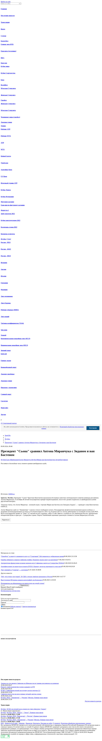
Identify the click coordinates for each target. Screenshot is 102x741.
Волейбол (4, 85)
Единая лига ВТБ (7, 44)
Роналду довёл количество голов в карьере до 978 (18, 687)
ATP (2, 143)
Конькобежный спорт (8, 367)
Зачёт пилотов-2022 (8, 214)
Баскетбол (4, 41)
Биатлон (4, 63)
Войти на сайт (6, 1)
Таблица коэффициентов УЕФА (12, 323)
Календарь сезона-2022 (9, 227)
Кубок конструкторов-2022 (10, 220)
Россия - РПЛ (5, 242)
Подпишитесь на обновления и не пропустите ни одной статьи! (22, 583)
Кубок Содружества (8, 73)
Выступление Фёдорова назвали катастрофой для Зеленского (22, 580)
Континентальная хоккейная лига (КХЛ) (15, 338)
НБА (2, 58)
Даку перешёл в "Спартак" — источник (14, 570)
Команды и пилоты (8, 234)
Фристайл (4, 408)
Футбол (3, 239)
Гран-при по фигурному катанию (13, 205)
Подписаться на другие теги (10, 591)
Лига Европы (6, 303)
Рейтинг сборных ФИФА (10, 310)
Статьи (3, 36)
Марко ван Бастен (43, 460)
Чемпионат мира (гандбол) (10, 117)
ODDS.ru (11, 494)
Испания (4, 262)
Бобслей (4, 354)
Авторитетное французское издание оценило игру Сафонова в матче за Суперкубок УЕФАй (32, 563)
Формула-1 (5, 210)
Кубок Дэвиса (6, 190)
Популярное (64, 460)
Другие (3, 414)
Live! (9, 239)
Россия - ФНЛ (6, 249)
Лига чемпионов (7, 296)
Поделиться (5, 520)
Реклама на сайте (46, 723)
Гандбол (4, 100)
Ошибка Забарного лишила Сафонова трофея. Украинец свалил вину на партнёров (29, 560)
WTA (3, 149)
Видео (3, 29)
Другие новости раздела (93, 701)
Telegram (22, 723)
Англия (3, 269)
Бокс (2, 80)
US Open (4, 176)
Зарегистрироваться (29, 606)
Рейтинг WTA (6, 136)
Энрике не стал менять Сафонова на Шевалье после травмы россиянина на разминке (30, 683)
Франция (4, 289)
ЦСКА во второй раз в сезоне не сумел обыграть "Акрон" (26, 709)
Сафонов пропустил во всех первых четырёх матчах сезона (21, 694)
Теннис (3, 126)
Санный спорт (6, 394)
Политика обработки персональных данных (76, 723)
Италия (3, 276)
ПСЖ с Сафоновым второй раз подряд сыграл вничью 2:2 (20, 690)
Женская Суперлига (8, 95)
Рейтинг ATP (5, 129)
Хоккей (3, 335)
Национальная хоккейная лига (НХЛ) (14, 345)
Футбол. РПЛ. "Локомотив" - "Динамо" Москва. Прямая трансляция (24, 697)
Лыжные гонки (6, 122)
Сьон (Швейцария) (12, 460)
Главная (4, 9)
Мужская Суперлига (8, 88)
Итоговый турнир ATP (9, 183)
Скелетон (4, 401)
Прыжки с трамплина (9, 387)
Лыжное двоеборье (7, 374)
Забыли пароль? (15, 606)
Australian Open (6, 170)
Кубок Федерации (7, 196)
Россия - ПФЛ (6, 256)
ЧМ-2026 (4, 330)
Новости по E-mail (11, 723)
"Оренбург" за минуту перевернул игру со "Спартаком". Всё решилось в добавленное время (32, 556)
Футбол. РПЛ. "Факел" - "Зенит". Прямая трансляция (25, 712)
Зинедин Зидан (54, 460)
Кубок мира (5, 66)
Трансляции (5, 22)
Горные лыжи (6, 360)
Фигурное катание (7, 202)
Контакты (36, 723)
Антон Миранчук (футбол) (28, 460)
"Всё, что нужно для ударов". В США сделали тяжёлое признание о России (26, 576)
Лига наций (5, 316)
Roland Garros (6, 156)
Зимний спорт (6, 350)
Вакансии (29, 723)
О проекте (56, 723)
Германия (4, 283)
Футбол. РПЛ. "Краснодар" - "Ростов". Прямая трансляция (27, 716)
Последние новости (8, 15)
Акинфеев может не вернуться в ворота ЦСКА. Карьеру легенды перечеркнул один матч (31, 566)
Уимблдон (4, 163)
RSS (2, 723)
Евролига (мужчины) (8, 51)
